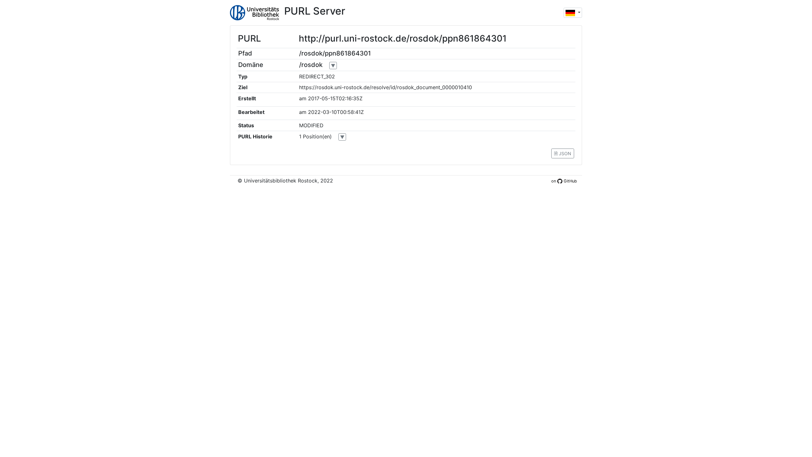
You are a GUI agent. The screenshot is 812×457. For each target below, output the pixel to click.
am (302, 98)
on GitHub (564, 181)
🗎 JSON (562, 153)
